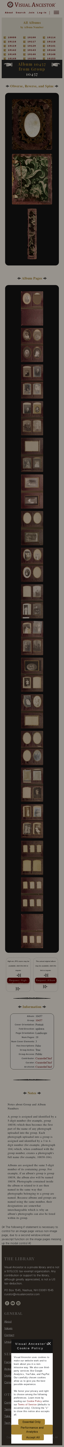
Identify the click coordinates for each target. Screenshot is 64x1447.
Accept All (33, 1437)
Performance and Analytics (32, 1429)
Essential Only (32, 1422)
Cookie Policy (34, 1401)
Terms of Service (27, 1404)
